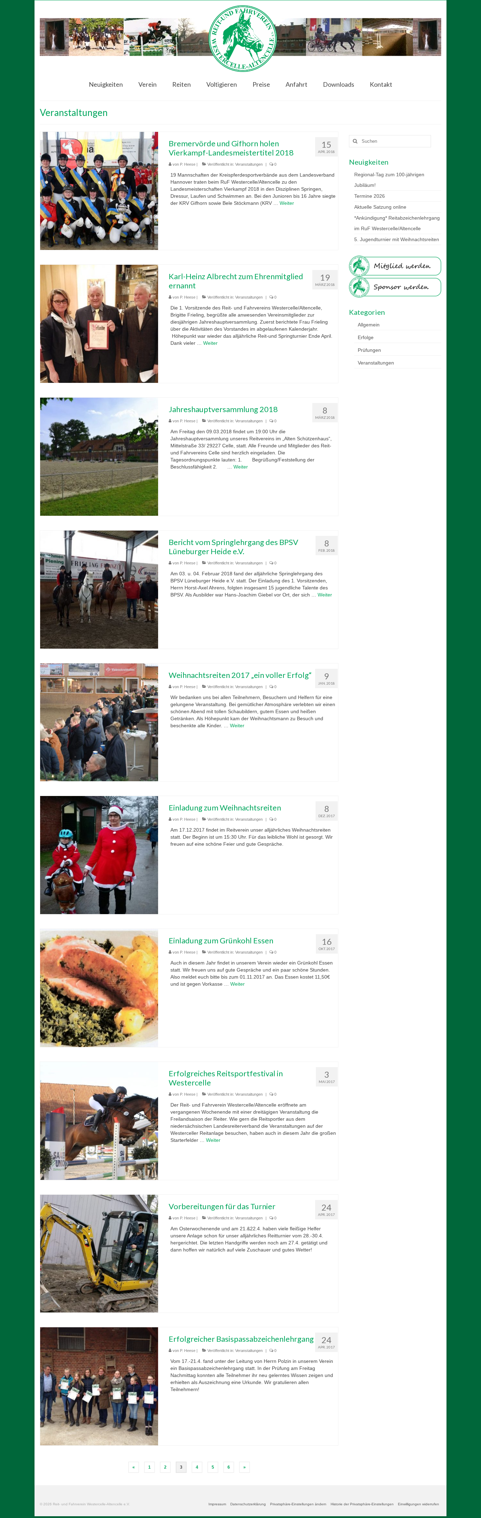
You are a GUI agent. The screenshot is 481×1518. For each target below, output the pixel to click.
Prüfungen (369, 350)
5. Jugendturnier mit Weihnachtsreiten (396, 239)
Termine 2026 (369, 196)
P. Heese (187, 164)
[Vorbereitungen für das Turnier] (99, 1253)
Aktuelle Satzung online (380, 207)
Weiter (287, 203)
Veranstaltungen (249, 164)
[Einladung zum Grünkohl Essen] (99, 987)
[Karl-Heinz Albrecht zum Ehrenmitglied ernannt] (99, 323)
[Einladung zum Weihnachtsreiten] (99, 854)
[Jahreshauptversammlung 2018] (99, 456)
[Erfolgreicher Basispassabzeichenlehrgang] (99, 1386)
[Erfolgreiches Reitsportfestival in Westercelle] (99, 1120)
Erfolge (366, 337)
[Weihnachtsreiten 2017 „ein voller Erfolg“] (99, 722)
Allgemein (369, 325)
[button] (298, 1504)
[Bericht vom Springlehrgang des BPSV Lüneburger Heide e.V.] (99, 589)
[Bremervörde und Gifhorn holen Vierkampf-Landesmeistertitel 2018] (99, 190)
